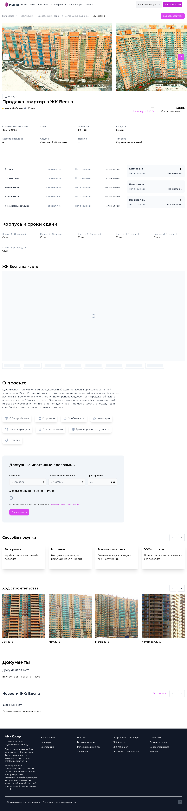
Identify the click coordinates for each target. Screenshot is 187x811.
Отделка (14, 440)
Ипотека (81, 737)
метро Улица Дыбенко (77, 16)
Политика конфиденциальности (60, 802)
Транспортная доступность (92, 429)
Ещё (88, 4)
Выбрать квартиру (172, 16)
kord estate (8, 16)
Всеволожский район (49, 16)
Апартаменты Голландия (126, 737)
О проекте (48, 418)
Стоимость (15, 475)
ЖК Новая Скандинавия (126, 751)
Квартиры (43, 4)
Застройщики (76, 4)
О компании (156, 737)
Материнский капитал (89, 747)
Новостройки (28, 4)
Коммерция (57, 4)
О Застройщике (19, 418)
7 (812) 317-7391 (173, 4)
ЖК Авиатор (119, 742)
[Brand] (12, 4)
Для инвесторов (158, 742)
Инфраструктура (19, 429)
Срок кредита (95, 475)
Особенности (76, 418)
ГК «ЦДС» (12, 96)
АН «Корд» (13, 736)
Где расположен (53, 429)
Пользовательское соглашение (23, 802)
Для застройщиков (159, 747)
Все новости (160, 693)
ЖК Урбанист (120, 747)
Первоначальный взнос (62, 475)
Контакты (155, 751)
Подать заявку (19, 512)
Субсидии (82, 751)
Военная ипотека (86, 742)
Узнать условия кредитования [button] (65, 504)
